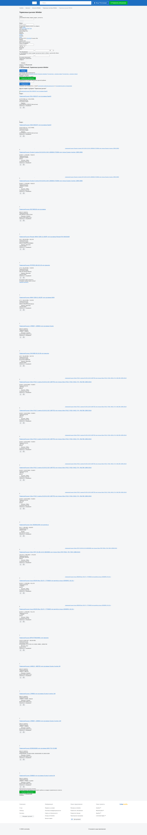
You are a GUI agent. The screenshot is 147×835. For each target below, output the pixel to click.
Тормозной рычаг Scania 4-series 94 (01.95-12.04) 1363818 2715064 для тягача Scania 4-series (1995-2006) (51, 152)
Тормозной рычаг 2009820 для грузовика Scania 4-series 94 (37, 775)
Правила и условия (50, 808)
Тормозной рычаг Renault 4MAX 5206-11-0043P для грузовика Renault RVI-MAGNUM (44, 236)
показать (23, 62)
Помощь (22, 810)
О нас (21, 808)
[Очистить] (21, 21)
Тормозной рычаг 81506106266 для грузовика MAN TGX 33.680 (38, 748)
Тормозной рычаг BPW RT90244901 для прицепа (33, 637)
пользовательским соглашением (64, 85)
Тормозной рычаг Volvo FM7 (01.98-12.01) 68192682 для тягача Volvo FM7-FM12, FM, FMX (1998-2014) (49, 552)
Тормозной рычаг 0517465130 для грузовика (32, 209)
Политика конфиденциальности (53, 810)
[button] (20, 107)
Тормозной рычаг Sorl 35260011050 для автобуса (34, 524)
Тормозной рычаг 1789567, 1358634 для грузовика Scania (36, 326)
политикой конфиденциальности (46, 85)
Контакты (22, 813)
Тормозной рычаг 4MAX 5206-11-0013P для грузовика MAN (36, 297)
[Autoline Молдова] (25, 2)
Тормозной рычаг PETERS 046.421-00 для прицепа (34, 265)
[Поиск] (41, 3)
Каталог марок (48, 818)
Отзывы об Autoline (50, 815)
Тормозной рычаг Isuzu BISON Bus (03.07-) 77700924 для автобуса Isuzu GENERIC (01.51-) (46, 580)
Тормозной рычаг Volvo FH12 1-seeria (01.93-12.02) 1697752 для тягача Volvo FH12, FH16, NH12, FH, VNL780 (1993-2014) (55, 382)
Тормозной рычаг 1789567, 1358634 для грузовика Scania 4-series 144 (40, 721)
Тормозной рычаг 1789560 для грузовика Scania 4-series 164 (37, 693)
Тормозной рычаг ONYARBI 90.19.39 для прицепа (34, 353)
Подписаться (25, 84)
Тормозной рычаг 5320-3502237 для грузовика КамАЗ (35, 125)
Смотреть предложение (27, 792)
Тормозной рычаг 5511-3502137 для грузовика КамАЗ (35, 96)
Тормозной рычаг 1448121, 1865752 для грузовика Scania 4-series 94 (39, 666)
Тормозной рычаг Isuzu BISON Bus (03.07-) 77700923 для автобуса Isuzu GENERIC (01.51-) (46, 609)
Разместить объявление (28, 78)
